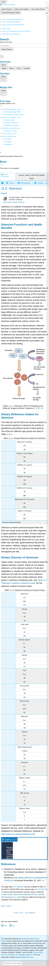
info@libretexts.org (26, 957)
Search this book (6, 42)
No (13, 926)
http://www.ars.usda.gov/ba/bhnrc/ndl (18, 834)
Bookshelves (26, 183)
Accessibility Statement (24, 955)
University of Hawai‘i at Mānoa (14, 202)
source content (16, 897)
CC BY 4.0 (39, 408)
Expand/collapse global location (46, 182)
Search (5, 963)
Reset (3, 65)
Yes (5, 926)
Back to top (5, 906)
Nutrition (40, 183)
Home (11, 183)
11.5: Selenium (18, 887)
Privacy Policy (38, 952)
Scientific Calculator (12, 125)
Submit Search (6, 49)
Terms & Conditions (8, 955)
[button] (8, 142)
